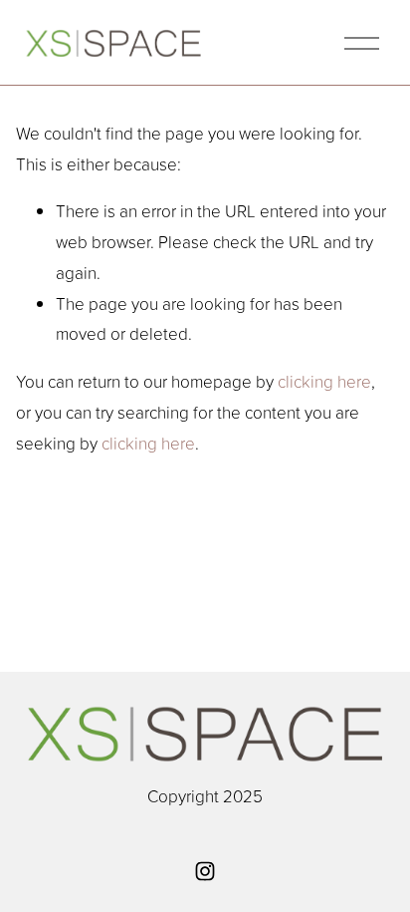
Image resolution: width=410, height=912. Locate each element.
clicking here (324, 381)
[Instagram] (205, 871)
